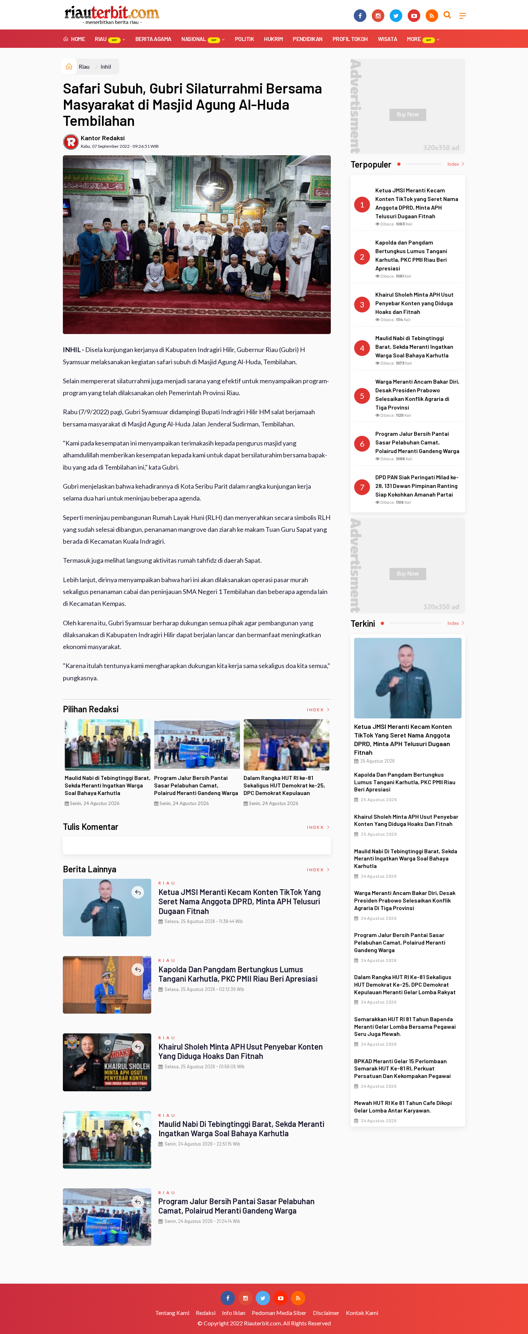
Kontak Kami (362, 1312)
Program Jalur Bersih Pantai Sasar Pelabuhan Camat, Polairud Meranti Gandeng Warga (196, 785)
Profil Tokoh (350, 38)
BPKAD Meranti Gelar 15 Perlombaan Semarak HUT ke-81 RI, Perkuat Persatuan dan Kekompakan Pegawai (402, 1068)
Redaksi (206, 1312)
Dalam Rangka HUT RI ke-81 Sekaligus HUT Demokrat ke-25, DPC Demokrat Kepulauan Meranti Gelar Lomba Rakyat (284, 788)
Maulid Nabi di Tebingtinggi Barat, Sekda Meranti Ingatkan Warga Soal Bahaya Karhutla (107, 785)
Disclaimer (326, 1312)
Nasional (199, 38)
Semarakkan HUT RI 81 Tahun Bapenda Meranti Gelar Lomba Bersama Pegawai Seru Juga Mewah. (405, 1026)
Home (77, 38)
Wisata (387, 38)
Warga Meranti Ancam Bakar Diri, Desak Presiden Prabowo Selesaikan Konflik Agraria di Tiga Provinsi (404, 900)
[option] (107, 765)
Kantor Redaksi (103, 138)
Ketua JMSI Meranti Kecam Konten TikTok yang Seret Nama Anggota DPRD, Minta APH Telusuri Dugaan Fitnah (239, 901)
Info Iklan (233, 1312)
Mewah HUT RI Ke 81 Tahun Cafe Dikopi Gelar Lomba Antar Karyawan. (403, 1106)
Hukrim (273, 38)
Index (316, 709)
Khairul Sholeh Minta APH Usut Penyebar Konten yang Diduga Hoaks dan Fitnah (240, 1051)
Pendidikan (307, 38)
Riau (106, 38)
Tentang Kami (172, 1312)
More (419, 38)
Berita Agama (153, 38)
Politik (244, 38)
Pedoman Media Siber (279, 1312)
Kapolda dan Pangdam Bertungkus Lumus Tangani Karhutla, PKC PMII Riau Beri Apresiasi (238, 973)
